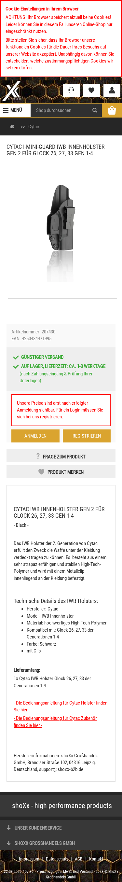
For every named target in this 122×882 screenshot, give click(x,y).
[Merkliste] (91, 90)
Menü (16, 110)
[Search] (95, 110)
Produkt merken (65, 472)
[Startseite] (11, 90)
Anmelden (35, 436)
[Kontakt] (71, 90)
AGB (79, 858)
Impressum (29, 858)
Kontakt (96, 858)
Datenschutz (57, 858)
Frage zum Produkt (64, 457)
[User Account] (112, 90)
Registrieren (87, 436)
